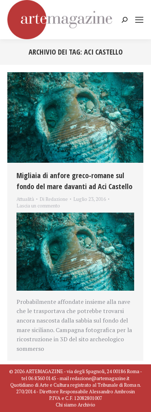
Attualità (25, 199)
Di (54, 199)
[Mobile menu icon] (139, 19)
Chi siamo (66, 404)
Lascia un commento (38, 205)
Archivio (86, 404)
